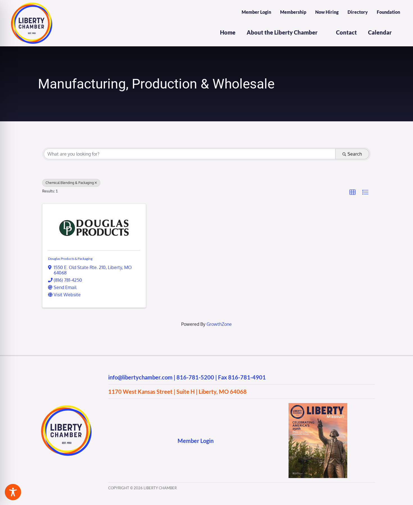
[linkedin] (143, 440)
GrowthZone (219, 324)
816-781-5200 (195, 377)
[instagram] (121, 440)
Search (355, 154)
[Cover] (318, 405)
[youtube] (132, 440)
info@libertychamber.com (140, 377)
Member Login (196, 440)
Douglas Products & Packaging (70, 258)
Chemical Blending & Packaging (70, 183)
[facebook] (111, 440)
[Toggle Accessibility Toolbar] (13, 492)
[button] (352, 192)
